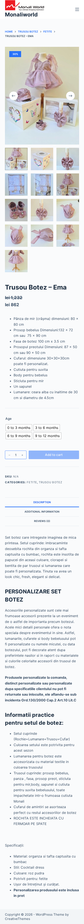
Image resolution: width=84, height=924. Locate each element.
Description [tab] (42, 502)
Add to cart (54, 455)
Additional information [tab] (42, 511)
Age (8, 419)
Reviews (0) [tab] (42, 521)
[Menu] (77, 9)
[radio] (19, 427)
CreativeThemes (17, 919)
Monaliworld (21, 14)
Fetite (32, 482)
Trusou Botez (50, 482)
